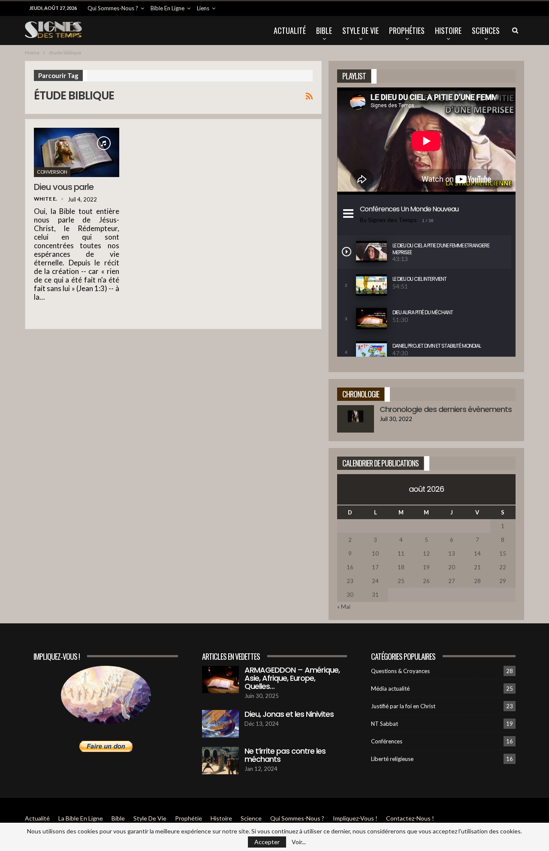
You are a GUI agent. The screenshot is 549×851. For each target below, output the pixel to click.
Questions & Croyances (400, 671)
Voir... (299, 842)
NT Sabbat (384, 723)
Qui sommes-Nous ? (112, 8)
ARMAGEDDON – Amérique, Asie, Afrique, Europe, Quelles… (292, 678)
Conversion (52, 171)
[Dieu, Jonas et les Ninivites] (220, 723)
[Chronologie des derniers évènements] (355, 419)
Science (251, 818)
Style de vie (360, 30)
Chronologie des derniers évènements (446, 409)
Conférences (386, 741)
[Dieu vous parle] (76, 152)
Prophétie (188, 818)
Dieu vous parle (64, 187)
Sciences (486, 30)
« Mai (343, 606)
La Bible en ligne (80, 818)
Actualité (290, 30)
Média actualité (390, 688)
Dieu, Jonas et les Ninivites (289, 714)
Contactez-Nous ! (410, 818)
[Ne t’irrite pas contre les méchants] (220, 760)
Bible (324, 30)
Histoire (448, 30)
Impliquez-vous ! (355, 818)
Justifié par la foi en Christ (403, 706)
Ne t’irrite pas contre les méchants (285, 755)
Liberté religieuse (392, 758)
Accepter (267, 841)
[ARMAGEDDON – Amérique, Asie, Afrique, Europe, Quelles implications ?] (220, 679)
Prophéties (407, 30)
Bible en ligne (167, 8)
